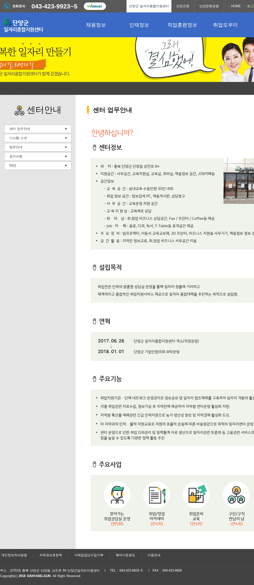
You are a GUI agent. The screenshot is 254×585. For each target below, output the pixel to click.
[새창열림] (95, 6)
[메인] (37, 24)
